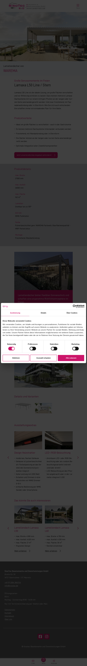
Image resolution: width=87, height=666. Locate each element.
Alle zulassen (71, 358)
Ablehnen (16, 358)
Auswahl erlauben (43, 358)
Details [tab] (43, 313)
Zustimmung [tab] (15, 313)
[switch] (33, 348)
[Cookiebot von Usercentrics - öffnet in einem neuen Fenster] (74, 306)
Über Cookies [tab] (71, 313)
